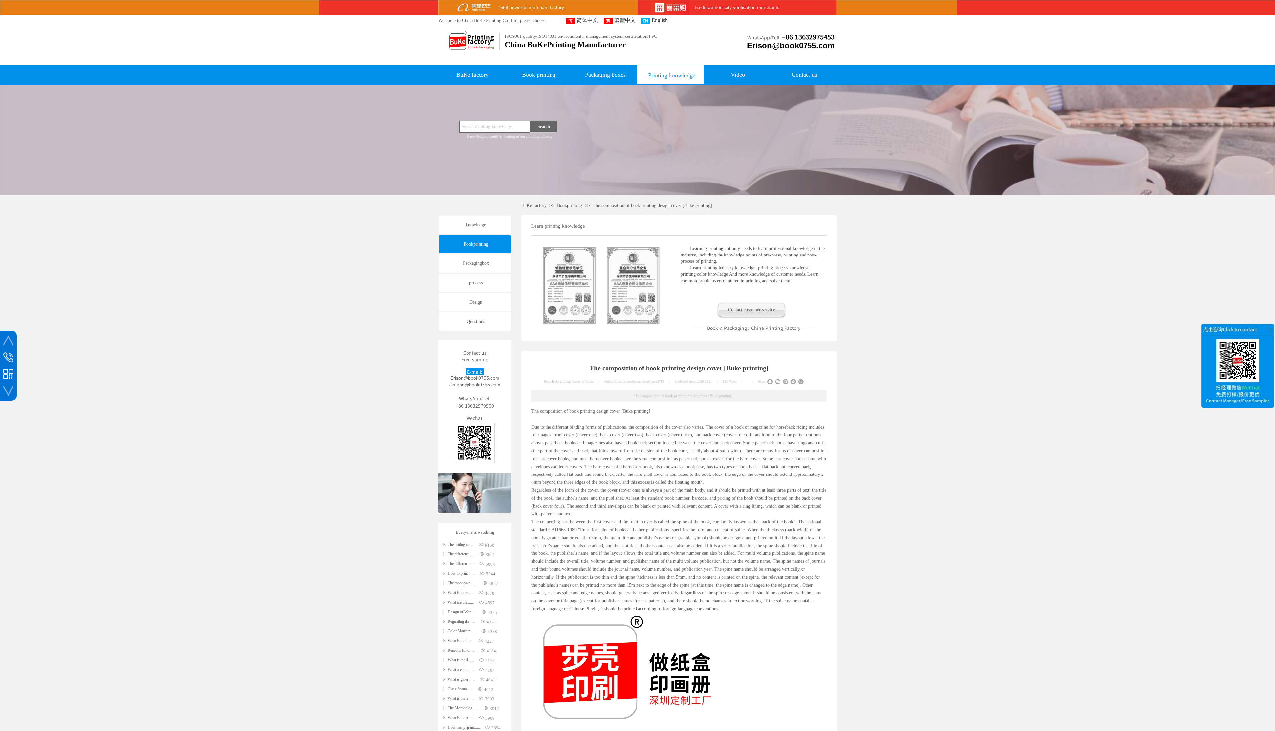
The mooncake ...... (462, 583)
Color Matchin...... (462, 631)
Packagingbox (476, 263)
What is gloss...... (461, 679)
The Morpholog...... (463, 708)
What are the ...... (461, 602)
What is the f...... (460, 640)
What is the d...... (461, 660)
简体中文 (587, 20)
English (660, 20)
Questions (476, 321)
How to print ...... (461, 573)
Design (475, 302)
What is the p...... (461, 717)
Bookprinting (569, 205)
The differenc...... (461, 554)
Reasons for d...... (461, 650)
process (476, 282)
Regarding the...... (461, 621)
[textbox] (494, 127)
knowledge (476, 224)
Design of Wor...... (462, 612)
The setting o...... (461, 544)
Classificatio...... (460, 689)
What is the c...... (461, 592)
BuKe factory (534, 205)
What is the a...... (461, 698)
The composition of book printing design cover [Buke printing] (652, 205)
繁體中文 (625, 20)
